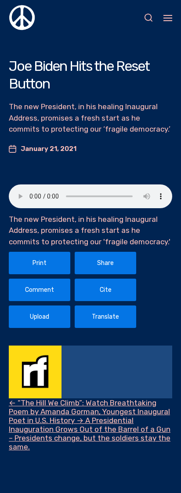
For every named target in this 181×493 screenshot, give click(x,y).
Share (105, 263)
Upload (39, 316)
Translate (105, 316)
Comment (39, 290)
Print (40, 263)
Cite (106, 290)
